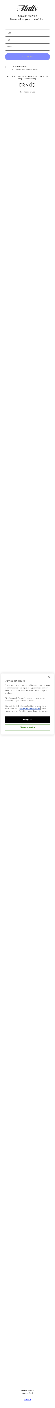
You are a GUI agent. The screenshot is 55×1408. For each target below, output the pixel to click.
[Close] (49, 677)
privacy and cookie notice (29, 709)
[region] (27, 703)
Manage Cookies (27, 727)
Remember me (19, 66)
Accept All (27, 719)
